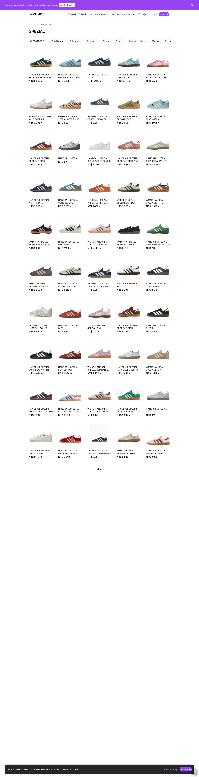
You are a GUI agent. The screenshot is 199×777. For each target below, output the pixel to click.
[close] (192, 5)
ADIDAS (43, 24)
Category (73, 41)
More (99, 469)
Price (118, 41)
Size (105, 41)
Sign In (154, 14)
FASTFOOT (38, 41)
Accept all (186, 769)
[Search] (140, 14)
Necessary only (169, 769)
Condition (56, 41)
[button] (144, 14)
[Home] (37, 14)
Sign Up (164, 14)
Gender (90, 41)
